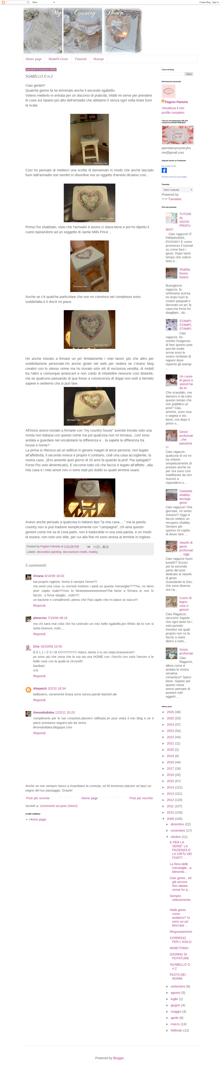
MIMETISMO (179, 948)
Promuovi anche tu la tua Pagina (174, 177)
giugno (176, 1005)
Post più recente (38, 798)
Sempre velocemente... (181, 899)
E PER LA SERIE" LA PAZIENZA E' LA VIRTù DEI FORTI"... (181, 849)
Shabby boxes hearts (184, 273)
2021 (171, 743)
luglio (175, 999)
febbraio (177, 1030)
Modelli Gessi (58, 59)
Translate (174, 199)
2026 (171, 712)
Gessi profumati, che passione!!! (179, 439)
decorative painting (49, 551)
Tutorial (81, 59)
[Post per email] (88, 546)
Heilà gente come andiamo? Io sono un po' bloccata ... (180, 917)
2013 (171, 793)
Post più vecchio (141, 798)
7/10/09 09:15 (57, 618)
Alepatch (40, 688)
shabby (93, 551)
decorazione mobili (75, 551)
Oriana (38, 576)
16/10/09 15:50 (51, 646)
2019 (171, 756)
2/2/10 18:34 (57, 688)
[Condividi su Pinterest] (107, 546)
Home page (34, 59)
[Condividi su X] (101, 546)
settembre (178, 986)
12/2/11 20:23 (65, 712)
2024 (171, 724)
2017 (171, 768)
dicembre (178, 824)
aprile (175, 1018)
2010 (171, 812)
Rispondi (39, 605)
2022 (171, 737)
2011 (171, 806)
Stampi (98, 59)
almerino (40, 618)
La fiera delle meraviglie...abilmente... (180, 867)
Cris (36, 646)
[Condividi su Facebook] (104, 546)
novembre (178, 830)
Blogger (118, 1058)
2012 (171, 800)
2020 (171, 749)
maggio (176, 1011)
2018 (171, 762)
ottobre (176, 837)
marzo (176, 1024)
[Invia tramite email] (95, 546)
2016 (171, 775)
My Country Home (169, 166)
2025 (171, 718)
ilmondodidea (43, 712)
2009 (171, 819)
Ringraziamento (181, 931)
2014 (171, 787)
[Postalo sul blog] (98, 546)
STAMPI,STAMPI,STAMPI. (185, 324)
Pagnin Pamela (176, 102)
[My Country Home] (164, 172)
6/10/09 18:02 (54, 576)
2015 (171, 781)
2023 (171, 731)
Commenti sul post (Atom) (58, 806)
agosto (176, 992)
